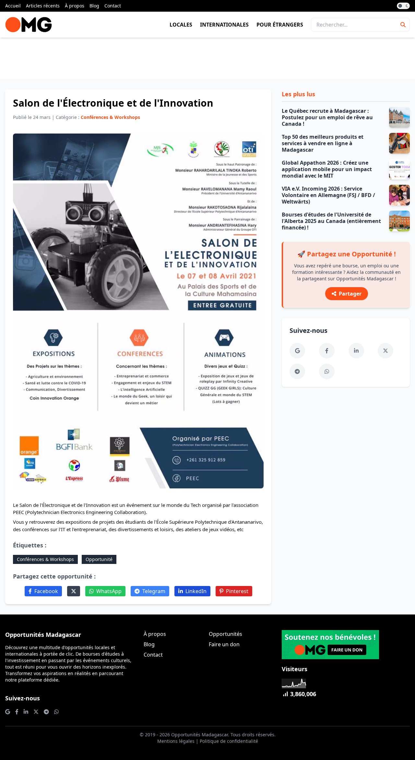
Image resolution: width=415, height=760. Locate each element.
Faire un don (224, 644)
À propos (74, 6)
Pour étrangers (279, 24)
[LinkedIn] (356, 350)
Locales (181, 24)
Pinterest (237, 591)
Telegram (153, 591)
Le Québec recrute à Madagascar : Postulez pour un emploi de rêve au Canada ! (327, 117)
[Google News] (297, 350)
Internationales (224, 24)
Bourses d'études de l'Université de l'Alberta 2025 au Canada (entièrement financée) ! (331, 221)
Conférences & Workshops (45, 559)
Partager (350, 293)
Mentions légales (176, 741)
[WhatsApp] (327, 371)
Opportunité (99, 559)
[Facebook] (327, 350)
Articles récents (43, 6)
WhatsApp (109, 591)
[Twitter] (73, 591)
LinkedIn (196, 591)
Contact (112, 6)
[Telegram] (297, 371)
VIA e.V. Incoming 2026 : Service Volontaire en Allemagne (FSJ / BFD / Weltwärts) (328, 195)
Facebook (46, 591)
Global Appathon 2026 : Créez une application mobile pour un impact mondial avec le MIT (327, 169)
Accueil (13, 6)
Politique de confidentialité (229, 741)
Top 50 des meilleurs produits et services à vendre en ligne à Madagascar (322, 143)
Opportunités (225, 633)
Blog (94, 6)
